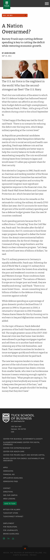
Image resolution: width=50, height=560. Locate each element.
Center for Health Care (13, 451)
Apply (5, 467)
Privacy (33, 555)
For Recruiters (10, 527)
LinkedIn (8, 538)
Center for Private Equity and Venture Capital (24, 455)
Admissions (8, 471)
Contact (6, 488)
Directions (8, 492)
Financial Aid (9, 474)
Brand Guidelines (11, 534)
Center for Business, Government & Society (23, 439)
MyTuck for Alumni (11, 509)
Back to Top (25, 547)
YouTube (13, 538)
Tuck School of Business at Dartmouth (6, 4)
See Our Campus (10, 495)
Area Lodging (9, 499)
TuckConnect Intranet (13, 516)
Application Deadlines (13, 478)
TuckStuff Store (10, 513)
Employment (8, 523)
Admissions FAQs (10, 481)
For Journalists (10, 530)
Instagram (4, 538)
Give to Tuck (9, 503)
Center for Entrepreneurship (16, 448)
